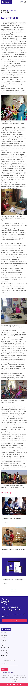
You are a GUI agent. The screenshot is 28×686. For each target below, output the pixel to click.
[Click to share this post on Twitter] (6, 12)
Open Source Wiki (5, 648)
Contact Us (14, 620)
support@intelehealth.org (9, 672)
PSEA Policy (4, 655)
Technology (4, 635)
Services (3, 637)
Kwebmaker (14, 681)
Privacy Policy (4, 653)
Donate (3, 645)
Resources (3, 640)
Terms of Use (4, 650)
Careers (3, 642)
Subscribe (4, 669)
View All (13, 590)
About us (3, 632)
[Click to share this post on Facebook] (1, 12)
